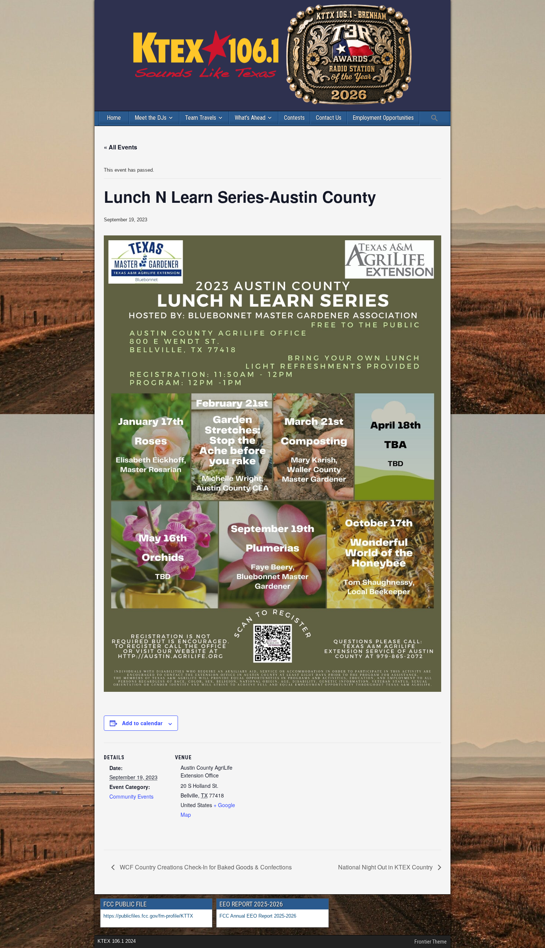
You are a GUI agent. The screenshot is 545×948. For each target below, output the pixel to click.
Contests (294, 117)
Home (114, 117)
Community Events (131, 796)
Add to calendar (142, 723)
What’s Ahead (250, 117)
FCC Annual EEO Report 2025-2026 (258, 916)
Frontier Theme (430, 941)
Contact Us (328, 117)
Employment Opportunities (383, 117)
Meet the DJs (150, 117)
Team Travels (200, 117)
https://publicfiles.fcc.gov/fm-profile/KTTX (148, 916)
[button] (434, 118)
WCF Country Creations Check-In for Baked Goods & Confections (205, 867)
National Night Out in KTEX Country (386, 867)
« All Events (120, 147)
